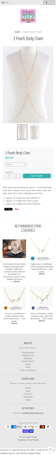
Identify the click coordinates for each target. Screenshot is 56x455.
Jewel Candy (32, 437)
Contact (28, 394)
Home (17, 32)
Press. (28, 367)
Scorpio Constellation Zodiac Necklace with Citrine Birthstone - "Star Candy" (14, 317)
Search (28, 388)
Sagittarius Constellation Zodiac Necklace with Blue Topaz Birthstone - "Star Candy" (41, 268)
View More (28, 230)
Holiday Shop (28, 355)
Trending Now (28, 352)
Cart (50, 3)
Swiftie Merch (28, 361)
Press (28, 400)
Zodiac (28, 364)
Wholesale (28, 397)
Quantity (9, 172)
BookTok (28, 358)
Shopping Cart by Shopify (28, 440)
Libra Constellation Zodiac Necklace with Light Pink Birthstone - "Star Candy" (41, 316)
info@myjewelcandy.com (32, 413)
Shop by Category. (28, 370)
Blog (28, 391)
